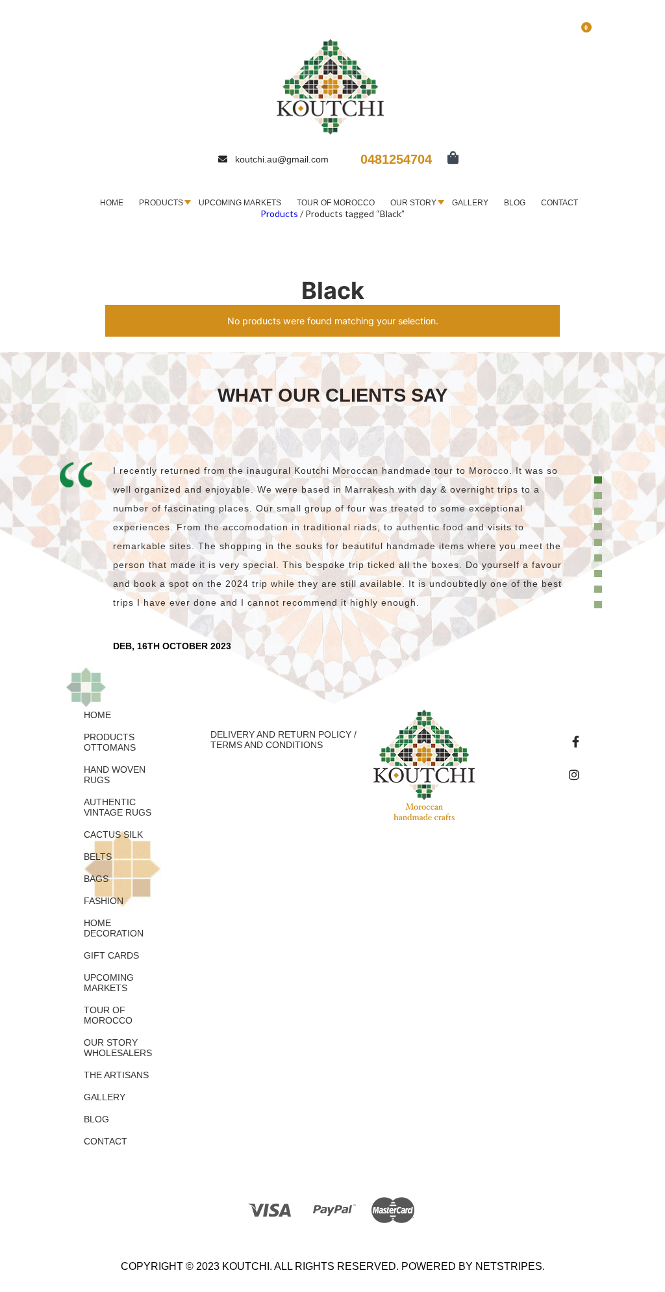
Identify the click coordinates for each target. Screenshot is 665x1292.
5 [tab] (600, 542)
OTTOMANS (110, 747)
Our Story (413, 202)
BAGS (96, 878)
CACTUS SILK (113, 834)
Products (161, 202)
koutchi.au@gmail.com (282, 159)
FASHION (103, 901)
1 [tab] (600, 480)
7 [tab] (600, 574)
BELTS (98, 856)
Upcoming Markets (240, 202)
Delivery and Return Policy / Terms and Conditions (283, 739)
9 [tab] (600, 605)
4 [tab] (600, 527)
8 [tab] (600, 589)
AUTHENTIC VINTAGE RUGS (117, 807)
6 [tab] (600, 558)
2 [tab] (600, 496)
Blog (514, 202)
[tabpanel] (332, 556)
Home (111, 202)
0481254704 (396, 159)
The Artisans (116, 1075)
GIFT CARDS (111, 955)
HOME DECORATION (114, 928)
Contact (559, 202)
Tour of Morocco (336, 202)
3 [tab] (600, 511)
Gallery (470, 202)
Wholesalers (118, 1053)
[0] (446, 158)
